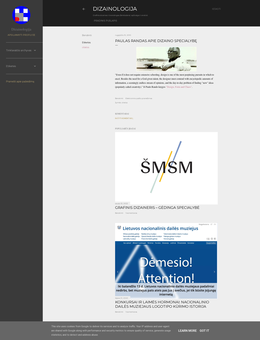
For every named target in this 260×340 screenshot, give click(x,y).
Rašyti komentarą (124, 118)
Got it (204, 330)
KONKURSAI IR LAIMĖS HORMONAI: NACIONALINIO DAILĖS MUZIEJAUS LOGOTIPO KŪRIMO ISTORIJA (162, 304)
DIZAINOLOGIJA (115, 8)
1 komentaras (131, 213)
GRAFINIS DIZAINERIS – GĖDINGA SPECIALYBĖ (157, 207)
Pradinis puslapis (105, 20)
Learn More (187, 330)
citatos (85, 47)
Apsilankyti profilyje (21, 35)
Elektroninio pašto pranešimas (138, 98)
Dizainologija (21, 29)
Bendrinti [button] (87, 35)
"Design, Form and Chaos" (179, 86)
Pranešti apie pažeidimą (20, 81)
